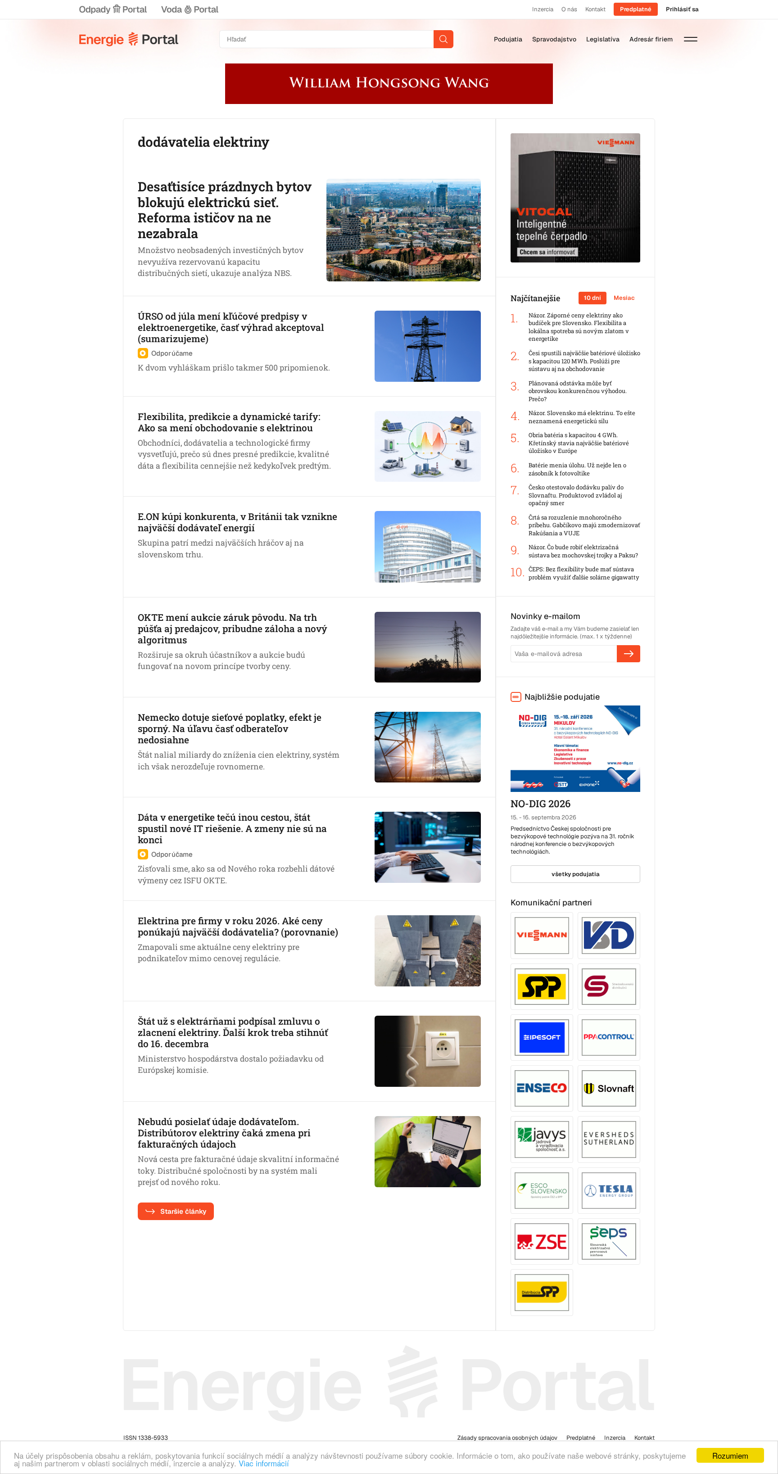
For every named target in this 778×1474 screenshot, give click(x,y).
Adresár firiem (651, 39)
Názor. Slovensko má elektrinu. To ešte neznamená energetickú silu (582, 417)
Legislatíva (603, 39)
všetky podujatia (576, 874)
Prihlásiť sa (682, 9)
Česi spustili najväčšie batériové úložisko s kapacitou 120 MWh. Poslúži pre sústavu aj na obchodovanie (584, 361)
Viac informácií (264, 1463)
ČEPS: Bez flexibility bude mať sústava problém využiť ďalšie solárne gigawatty (584, 573)
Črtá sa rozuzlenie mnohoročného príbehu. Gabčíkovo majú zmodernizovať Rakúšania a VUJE (584, 525)
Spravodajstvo (554, 39)
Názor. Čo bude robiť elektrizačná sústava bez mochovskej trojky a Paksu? (583, 551)
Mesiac (624, 298)
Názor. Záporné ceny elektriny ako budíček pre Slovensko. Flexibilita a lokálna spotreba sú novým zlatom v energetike (579, 327)
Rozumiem (730, 1455)
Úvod (128, 39)
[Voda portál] (189, 9)
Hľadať (443, 39)
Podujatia (508, 39)
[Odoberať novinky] (628, 653)
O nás (569, 9)
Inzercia (542, 9)
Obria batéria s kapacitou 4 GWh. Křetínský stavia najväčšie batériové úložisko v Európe (579, 443)
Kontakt (595, 9)
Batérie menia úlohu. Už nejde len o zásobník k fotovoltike (577, 469)
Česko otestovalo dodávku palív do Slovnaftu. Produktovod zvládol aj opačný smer (576, 495)
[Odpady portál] (113, 9)
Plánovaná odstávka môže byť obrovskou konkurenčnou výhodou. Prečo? (578, 391)
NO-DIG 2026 (540, 803)
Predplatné (635, 9)
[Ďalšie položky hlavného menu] (691, 39)
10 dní (592, 298)
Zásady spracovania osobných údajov (507, 1438)
